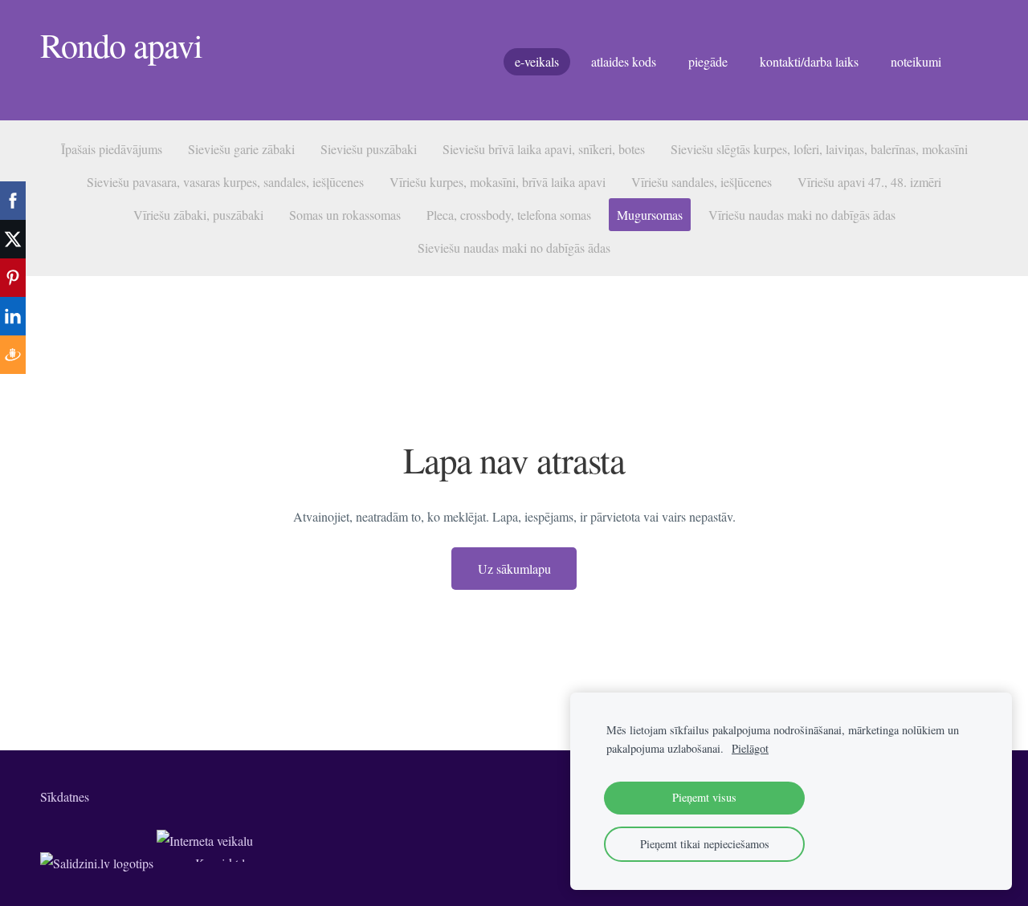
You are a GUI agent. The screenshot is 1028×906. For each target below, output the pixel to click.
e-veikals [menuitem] (537, 61)
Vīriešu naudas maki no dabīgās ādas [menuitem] (801, 214)
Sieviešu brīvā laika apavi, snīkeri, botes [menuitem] (544, 148)
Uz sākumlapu (514, 568)
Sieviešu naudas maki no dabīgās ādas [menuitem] (514, 247)
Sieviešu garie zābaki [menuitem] (241, 148)
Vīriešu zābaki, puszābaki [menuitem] (198, 214)
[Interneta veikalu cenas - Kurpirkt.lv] (205, 863)
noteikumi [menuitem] (916, 61)
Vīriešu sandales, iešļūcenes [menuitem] (701, 181)
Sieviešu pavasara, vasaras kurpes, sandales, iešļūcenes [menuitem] (225, 181)
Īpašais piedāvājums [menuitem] (111, 148)
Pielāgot (750, 748)
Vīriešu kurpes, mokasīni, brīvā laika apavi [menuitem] (498, 181)
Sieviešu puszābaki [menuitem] (368, 148)
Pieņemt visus (704, 797)
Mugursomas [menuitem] (650, 214)
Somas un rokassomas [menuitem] (345, 214)
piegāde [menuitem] (708, 61)
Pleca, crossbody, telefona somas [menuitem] (508, 214)
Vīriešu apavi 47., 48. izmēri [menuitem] (869, 181)
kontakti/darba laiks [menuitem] (809, 61)
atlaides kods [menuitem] (623, 61)
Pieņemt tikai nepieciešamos (704, 843)
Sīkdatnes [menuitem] (64, 796)
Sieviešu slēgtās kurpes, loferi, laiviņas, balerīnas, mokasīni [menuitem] (819, 148)
